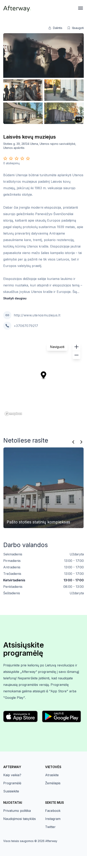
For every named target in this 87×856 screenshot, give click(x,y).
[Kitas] (81, 442)
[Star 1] (5, 158)
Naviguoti (57, 347)
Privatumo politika (17, 811)
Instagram (52, 819)
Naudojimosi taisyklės (19, 819)
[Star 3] (17, 158)
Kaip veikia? (12, 775)
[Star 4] (22, 158)
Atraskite (52, 775)
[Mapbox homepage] (13, 413)
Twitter (50, 827)
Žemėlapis (52, 783)
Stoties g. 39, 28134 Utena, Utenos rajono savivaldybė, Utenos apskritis (39, 145)
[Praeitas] (73, 442)
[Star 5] (28, 158)
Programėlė (12, 783)
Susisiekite (11, 791)
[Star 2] (11, 158)
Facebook (52, 811)
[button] (55, 28)
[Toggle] (80, 8)
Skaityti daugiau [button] (15, 298)
